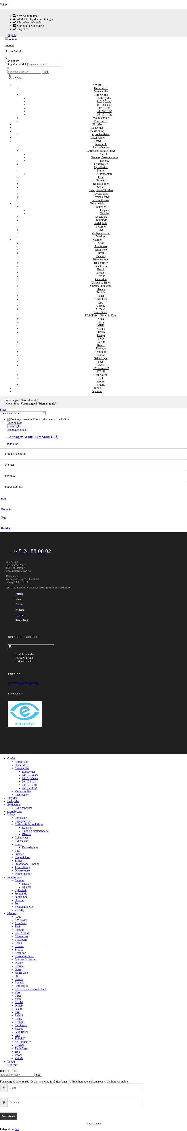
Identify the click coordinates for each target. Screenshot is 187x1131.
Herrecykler (101, 88)
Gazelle (100, 305)
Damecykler (101, 91)
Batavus (101, 256)
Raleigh (100, 341)
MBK (101, 325)
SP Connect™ (101, 368)
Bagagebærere (101, 147)
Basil (101, 252)
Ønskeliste (6, 528)
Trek (101, 378)
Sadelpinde (100, 223)
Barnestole (101, 144)
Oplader (104, 213)
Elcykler (97, 124)
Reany (101, 345)
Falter (101, 295)
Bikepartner (101, 262)
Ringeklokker (101, 183)
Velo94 (4, 4)
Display (104, 210)
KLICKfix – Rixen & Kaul (101, 315)
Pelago (101, 335)
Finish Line (100, 299)
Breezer (100, 272)
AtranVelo (101, 249)
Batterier (101, 206)
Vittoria (101, 384)
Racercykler (101, 121)
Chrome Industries (100, 285)
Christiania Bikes (101, 282)
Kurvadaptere (104, 173)
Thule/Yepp (101, 374)
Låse (101, 177)
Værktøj (101, 236)
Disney (101, 289)
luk (17, 1129)
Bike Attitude (100, 259)
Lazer (101, 322)
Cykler (97, 84)
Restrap (100, 355)
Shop (16, 403)
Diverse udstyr (100, 196)
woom (100, 381)
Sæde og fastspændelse (104, 157)
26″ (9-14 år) (104, 114)
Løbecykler (104, 98)
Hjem (8, 403)
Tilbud (97, 388)
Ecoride (100, 292)
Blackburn (101, 266)
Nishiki (101, 328)
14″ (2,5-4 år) (104, 101)
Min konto (6, 509)
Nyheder (97, 391)
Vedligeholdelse (101, 233)
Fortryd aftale (93, 1123)
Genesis (100, 308)
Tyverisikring (100, 193)
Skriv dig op (8, 1116)
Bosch (100, 269)
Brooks (101, 275)
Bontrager (13, 429)
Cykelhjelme (97, 137)
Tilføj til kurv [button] (14, 422)
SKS (101, 361)
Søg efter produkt (17, 64)
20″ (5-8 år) (104, 107)
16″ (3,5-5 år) (104, 104)
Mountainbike (101, 117)
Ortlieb (101, 331)
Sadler (100, 187)
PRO (101, 338)
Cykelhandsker (101, 134)
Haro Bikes (100, 312)
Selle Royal (101, 358)
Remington (100, 351)
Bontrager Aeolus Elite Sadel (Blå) (32, 437)
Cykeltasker (101, 167)
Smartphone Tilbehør (101, 190)
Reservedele (97, 203)
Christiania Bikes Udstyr (101, 150)
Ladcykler (97, 127)
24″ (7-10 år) (104, 111)
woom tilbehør (100, 200)
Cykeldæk (101, 216)
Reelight (101, 348)
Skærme (101, 226)
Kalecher (104, 154)
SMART (101, 364)
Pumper (100, 180)
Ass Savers (100, 246)
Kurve (100, 170)
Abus (101, 243)
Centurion (101, 279)
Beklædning (97, 131)
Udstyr (97, 140)
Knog (101, 318)
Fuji (101, 302)
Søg (45, 71)
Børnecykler (101, 94)
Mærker (97, 239)
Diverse (104, 160)
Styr (100, 229)
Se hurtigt (14, 426)
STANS (101, 371)
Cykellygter (101, 163)
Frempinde (101, 219)
